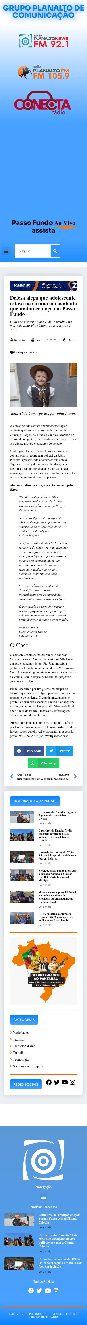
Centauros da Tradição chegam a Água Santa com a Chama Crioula (57, 815)
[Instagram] (56, 1290)
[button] (6, 251)
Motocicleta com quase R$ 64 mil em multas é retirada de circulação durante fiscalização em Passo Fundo (57, 897)
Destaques (20, 352)
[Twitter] (39, 1290)
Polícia (32, 352)
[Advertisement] (43, 169)
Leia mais (45, 823)
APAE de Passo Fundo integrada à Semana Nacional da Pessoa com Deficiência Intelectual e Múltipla (57, 875)
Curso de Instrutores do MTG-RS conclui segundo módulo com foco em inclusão (57, 855)
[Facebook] (31, 1290)
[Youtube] (47, 1290)
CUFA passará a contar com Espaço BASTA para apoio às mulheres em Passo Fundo (55, 917)
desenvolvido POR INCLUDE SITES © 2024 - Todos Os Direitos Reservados (43, 1315)
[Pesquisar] (55, 251)
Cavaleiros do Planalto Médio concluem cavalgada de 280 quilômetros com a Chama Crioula (55, 835)
